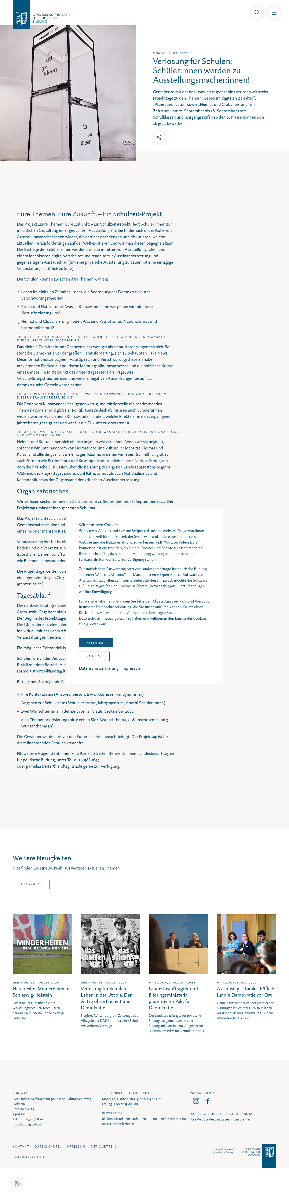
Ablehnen (94, 656)
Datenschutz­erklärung (98, 668)
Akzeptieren (96, 642)
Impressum (131, 668)
